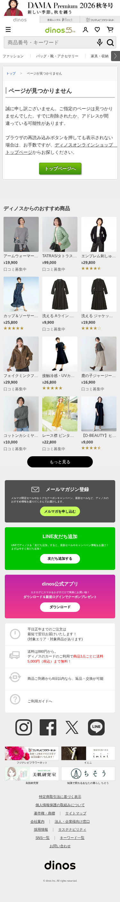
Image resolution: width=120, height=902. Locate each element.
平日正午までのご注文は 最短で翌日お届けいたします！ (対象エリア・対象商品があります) (55, 634)
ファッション (13, 56)
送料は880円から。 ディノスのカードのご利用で (65, 656)
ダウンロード (60, 607)
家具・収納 (99, 56)
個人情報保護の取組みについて (60, 805)
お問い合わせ (60, 846)
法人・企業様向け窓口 (72, 821)
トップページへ (60, 168)
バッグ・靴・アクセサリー (57, 56)
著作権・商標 (44, 813)
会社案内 (37, 821)
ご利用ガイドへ (40, 701)
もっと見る (60, 461)
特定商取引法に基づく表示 (60, 797)
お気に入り (97, 29)
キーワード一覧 (72, 838)
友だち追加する (60, 558)
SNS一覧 (43, 838)
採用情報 (41, 829)
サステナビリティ (72, 829)
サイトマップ (75, 813)
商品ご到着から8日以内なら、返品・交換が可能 (65, 678)
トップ (11, 73)
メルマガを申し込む (60, 511)
